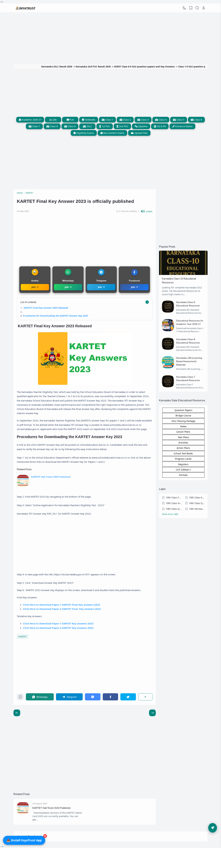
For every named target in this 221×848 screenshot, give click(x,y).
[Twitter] (128, 696)
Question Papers (183, 410)
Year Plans (183, 437)
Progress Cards (183, 458)
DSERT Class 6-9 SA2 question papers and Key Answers (127, 66)
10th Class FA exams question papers (174, 497)
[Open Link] (203, 8)
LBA (54, 119)
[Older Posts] (16, 712)
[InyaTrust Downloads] (26, 8)
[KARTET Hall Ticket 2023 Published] (23, 486)
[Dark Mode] (184, 8)
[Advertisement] (110, 36)
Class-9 (71, 126)
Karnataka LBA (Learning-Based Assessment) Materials (189, 361)
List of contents (28, 302)
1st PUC (105, 126)
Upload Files (141, 132)
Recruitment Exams (113, 132)
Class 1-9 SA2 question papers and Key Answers (187, 66)
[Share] (145, 696)
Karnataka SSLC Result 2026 (39, 66)
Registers (183, 464)
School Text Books (183, 453)
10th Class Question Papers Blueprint (174, 508)
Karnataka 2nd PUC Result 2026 (76, 66)
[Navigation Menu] (212, 828)
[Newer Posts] (152, 712)
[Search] (197, 8)
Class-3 (144, 119)
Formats (183, 474)
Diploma (142, 126)
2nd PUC (123, 126)
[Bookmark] (20, 697)
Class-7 (36, 126)
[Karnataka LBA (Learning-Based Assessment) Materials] (168, 367)
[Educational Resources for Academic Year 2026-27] (168, 330)
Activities (183, 442)
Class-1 (109, 119)
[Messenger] (92, 696)
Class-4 (162, 119)
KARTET (23, 636)
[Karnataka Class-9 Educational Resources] (168, 311)
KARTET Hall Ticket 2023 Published (50, 477)
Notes (183, 426)
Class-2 (126, 119)
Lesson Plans (183, 431)
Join (34, 287)
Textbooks (89, 119)
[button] (145, 211)
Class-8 (53, 126)
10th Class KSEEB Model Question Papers (197, 497)
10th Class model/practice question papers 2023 (174, 503)
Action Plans (183, 447)
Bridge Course (183, 415)
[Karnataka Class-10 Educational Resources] (183, 274)
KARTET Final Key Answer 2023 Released (46, 307)
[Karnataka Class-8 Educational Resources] (168, 348)
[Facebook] (110, 696)
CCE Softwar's (183, 469)
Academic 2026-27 (31, 119)
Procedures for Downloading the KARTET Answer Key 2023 (55, 315)
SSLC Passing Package (183, 421)
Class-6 (198, 119)
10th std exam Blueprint (197, 508)
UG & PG (161, 126)
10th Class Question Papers (197, 503)
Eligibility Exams (85, 132)
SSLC (89, 126)
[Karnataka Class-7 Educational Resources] (168, 386)
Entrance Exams (184, 126)
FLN (71, 119)
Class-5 (180, 119)
